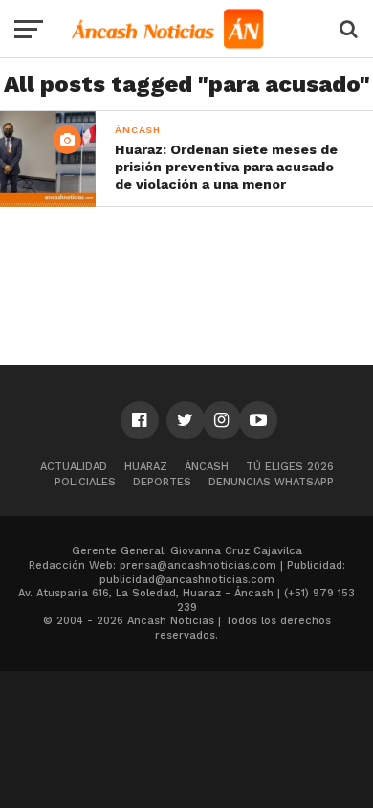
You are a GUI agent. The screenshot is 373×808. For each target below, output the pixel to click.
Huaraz (145, 466)
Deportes (162, 482)
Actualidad (73, 466)
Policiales (85, 482)
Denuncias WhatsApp (271, 482)
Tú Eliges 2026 (290, 466)
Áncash (207, 466)
